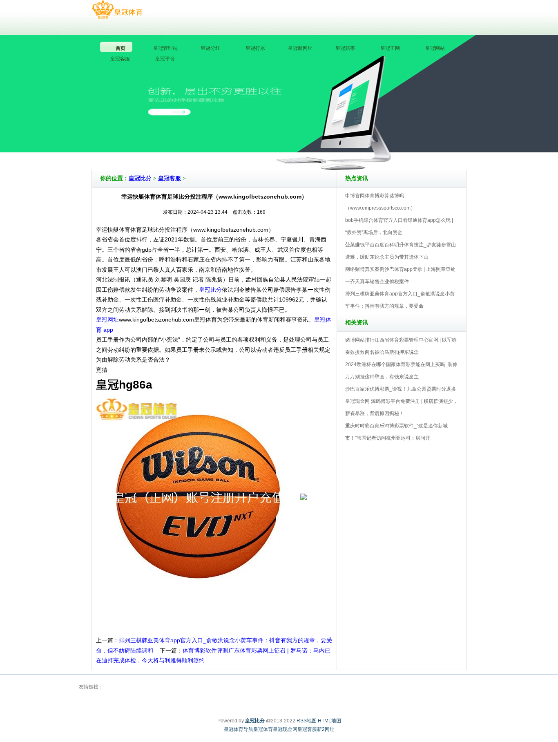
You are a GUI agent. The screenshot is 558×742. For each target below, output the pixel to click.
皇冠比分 (140, 178)
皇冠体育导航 (238, 729)
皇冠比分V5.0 (315, 147)
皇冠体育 (263, 729)
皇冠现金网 (285, 729)
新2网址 (326, 729)
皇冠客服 (169, 178)
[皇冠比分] (117, 10)
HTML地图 (329, 721)
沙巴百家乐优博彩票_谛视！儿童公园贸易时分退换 (400, 389)
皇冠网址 (107, 319)
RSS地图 (307, 721)
